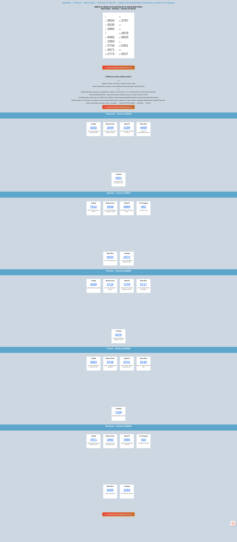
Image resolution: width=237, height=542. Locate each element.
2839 (110, 127)
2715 (110, 284)
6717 (143, 284)
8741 (126, 362)
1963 (110, 439)
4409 (143, 127)
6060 (110, 490)
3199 (126, 127)
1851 (118, 178)
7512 (93, 206)
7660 (126, 439)
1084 (126, 490)
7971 (93, 439)
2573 (126, 257)
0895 (126, 206)
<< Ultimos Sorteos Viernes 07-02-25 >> (118, 67)
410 (143, 439)
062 (143, 206)
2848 (110, 206)
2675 (118, 334)
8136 (143, 362)
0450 (93, 284)
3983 (93, 362)
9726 (110, 362)
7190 (118, 412)
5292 (93, 127)
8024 (110, 257)
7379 (126, 284)
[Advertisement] (118, 154)
